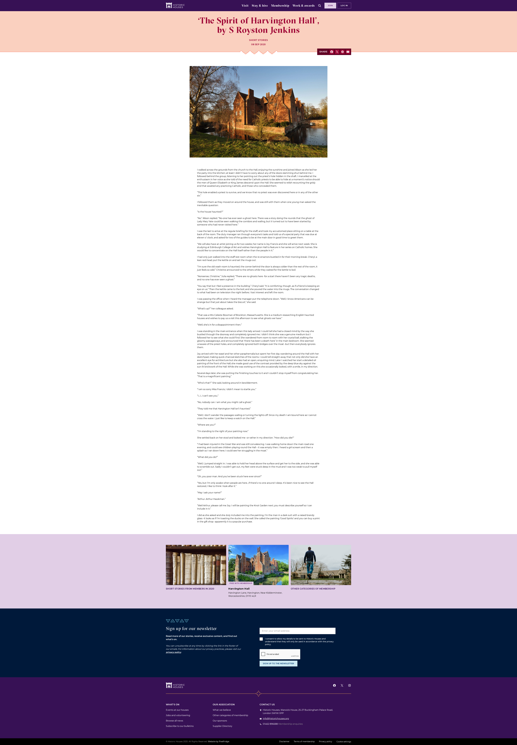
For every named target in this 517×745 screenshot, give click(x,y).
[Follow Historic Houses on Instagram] (349, 685)
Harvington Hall (239, 588)
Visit (245, 5)
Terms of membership (304, 741)
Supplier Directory (222, 726)
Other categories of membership (313, 588)
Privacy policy (325, 741)
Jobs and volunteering (178, 715)
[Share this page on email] (348, 52)
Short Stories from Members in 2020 (190, 588)
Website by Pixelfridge (218, 741)
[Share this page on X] (337, 52)
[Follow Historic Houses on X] (342, 685)
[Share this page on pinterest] (342, 52)
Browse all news (174, 720)
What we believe (222, 710)
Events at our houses (177, 710)
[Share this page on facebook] (332, 52)
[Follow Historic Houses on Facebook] (334, 685)
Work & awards (304, 5)
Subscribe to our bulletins (180, 726)
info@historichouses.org (276, 718)
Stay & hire (260, 5)
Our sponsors (220, 720)
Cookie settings (343, 741)
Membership (280, 5)
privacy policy (173, 652)
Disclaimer (284, 741)
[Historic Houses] (175, 5)
